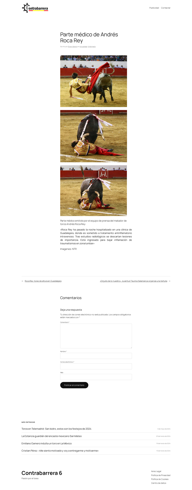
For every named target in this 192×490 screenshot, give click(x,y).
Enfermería (92, 46)
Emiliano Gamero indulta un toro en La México (47, 443)
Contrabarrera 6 (42, 472)
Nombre (63, 351)
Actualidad (83, 46)
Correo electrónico (67, 362)
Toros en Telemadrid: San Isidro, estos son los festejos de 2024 (56, 428)
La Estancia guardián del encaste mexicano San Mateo (52, 436)
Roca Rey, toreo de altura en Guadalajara (43, 281)
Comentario (64, 322)
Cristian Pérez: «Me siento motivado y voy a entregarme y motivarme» (60, 450)
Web (61, 372)
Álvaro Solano (72, 46)
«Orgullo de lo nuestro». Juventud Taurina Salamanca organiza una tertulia (133, 281)
